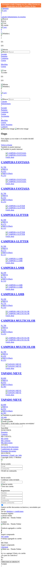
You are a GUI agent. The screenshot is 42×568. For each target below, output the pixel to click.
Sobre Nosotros (6, 125)
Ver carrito (5, 537)
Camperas (4, 112)
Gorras (3, 114)
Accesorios (22, 17)
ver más (4, 417)
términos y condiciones (15, 511)
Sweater (4, 108)
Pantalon (4, 110)
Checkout (4, 547)
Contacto (4, 127)
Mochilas (4, 120)
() (4, 13)
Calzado (4, 17)
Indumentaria (12, 17)
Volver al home (6, 145)
